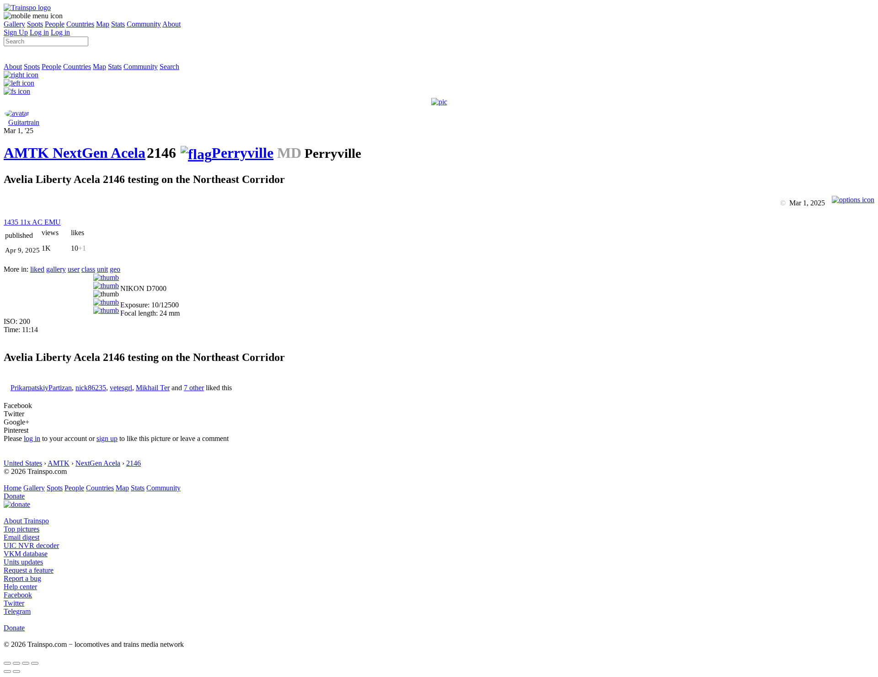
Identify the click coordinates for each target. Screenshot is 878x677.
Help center (20, 587)
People (54, 24)
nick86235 (90, 388)
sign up (107, 438)
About (171, 24)
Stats (118, 24)
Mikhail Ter (153, 388)
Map (102, 24)
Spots (35, 24)
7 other (194, 388)
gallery (56, 269)
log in (32, 438)
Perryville (242, 153)
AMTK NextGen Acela (74, 153)
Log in (39, 32)
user (74, 269)
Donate (14, 496)
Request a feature (29, 570)
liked (37, 269)
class (88, 269)
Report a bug (22, 578)
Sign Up (16, 32)
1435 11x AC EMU (32, 222)
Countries (80, 24)
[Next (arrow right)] (16, 671)
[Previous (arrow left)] (7, 671)
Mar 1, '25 (18, 130)
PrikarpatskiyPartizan (41, 388)
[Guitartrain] (17, 113)
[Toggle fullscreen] (25, 663)
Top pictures (21, 529)
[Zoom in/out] (34, 663)
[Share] (16, 663)
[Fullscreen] (17, 91)
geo (115, 269)
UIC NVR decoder (31, 545)
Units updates (23, 562)
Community (144, 24)
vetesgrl (121, 388)
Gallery (14, 24)
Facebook (18, 595)
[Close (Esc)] (7, 663)
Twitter (14, 603)
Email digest (21, 537)
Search (169, 66)
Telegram (17, 611)
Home (12, 488)
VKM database (26, 554)
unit (102, 269)
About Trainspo (26, 521)
